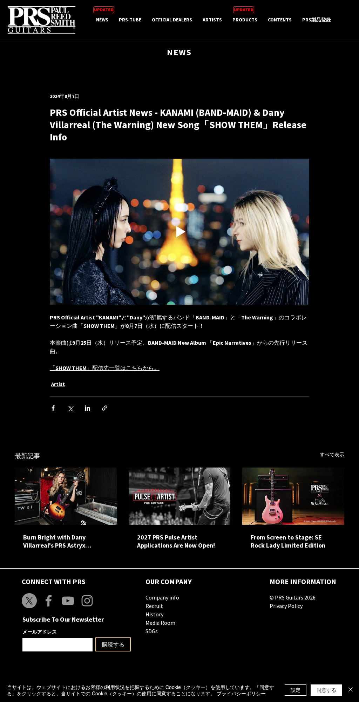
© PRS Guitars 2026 (293, 597)
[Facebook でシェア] (53, 408)
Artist (58, 384)
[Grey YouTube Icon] (67, 600)
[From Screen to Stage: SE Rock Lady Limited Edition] (293, 496)
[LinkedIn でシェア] (87, 408)
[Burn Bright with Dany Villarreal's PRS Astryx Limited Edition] (66, 496)
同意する (326, 689)
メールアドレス (39, 631)
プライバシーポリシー (241, 693)
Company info (162, 597)
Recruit (154, 605)
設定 (295, 689)
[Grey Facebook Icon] (48, 600)
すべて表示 (332, 454)
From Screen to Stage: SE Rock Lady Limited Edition (288, 541)
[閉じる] (350, 690)
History (154, 614)
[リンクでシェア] (104, 408)
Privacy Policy (286, 605)
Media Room (160, 622)
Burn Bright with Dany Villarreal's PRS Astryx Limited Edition (54, 541)
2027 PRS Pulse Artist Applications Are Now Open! (176, 541)
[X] (29, 600)
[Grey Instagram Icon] (87, 600)
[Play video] (179, 232)
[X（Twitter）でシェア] (70, 408)
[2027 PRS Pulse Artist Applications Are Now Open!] (180, 496)
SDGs (151, 631)
